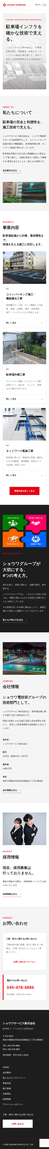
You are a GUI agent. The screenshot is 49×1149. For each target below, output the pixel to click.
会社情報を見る (12, 790)
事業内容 (7, 1083)
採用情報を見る (12, 894)
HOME (6, 1067)
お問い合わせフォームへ (24, 962)
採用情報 (7, 1099)
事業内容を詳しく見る (24, 491)
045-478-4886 (20, 987)
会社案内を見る (12, 170)
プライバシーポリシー (13, 1104)
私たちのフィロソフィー (14, 1078)
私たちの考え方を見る (15, 620)
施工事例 (7, 1088)
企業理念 (7, 1094)
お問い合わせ (18, 1124)
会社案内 (7, 1072)
